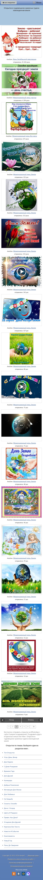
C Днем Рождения (11, 767)
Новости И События (11, 831)
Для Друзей (8, 776)
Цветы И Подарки (10, 813)
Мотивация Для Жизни (12, 790)
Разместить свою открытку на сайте (21, 859)
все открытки (9, 3)
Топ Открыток (9, 753)
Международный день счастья (24, 98)
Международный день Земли (24, 175)
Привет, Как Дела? (11, 817)
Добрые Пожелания (11, 785)
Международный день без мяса (24, 136)
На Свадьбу (8, 799)
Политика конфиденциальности (20, 863)
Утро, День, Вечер (10, 757)
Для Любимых (9, 794)
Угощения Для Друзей (12, 822)
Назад (11, 720)
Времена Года (9, 771)
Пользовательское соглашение (21, 866)
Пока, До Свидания (11, 845)
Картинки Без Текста (12, 827)
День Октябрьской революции (24, 59)
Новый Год (8, 841)
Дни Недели (8, 762)
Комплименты (9, 836)
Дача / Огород (9, 808)
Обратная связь (33, 856)
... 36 (32, 727)
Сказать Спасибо (10, 804)
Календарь (8, 780)
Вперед (31, 720)
